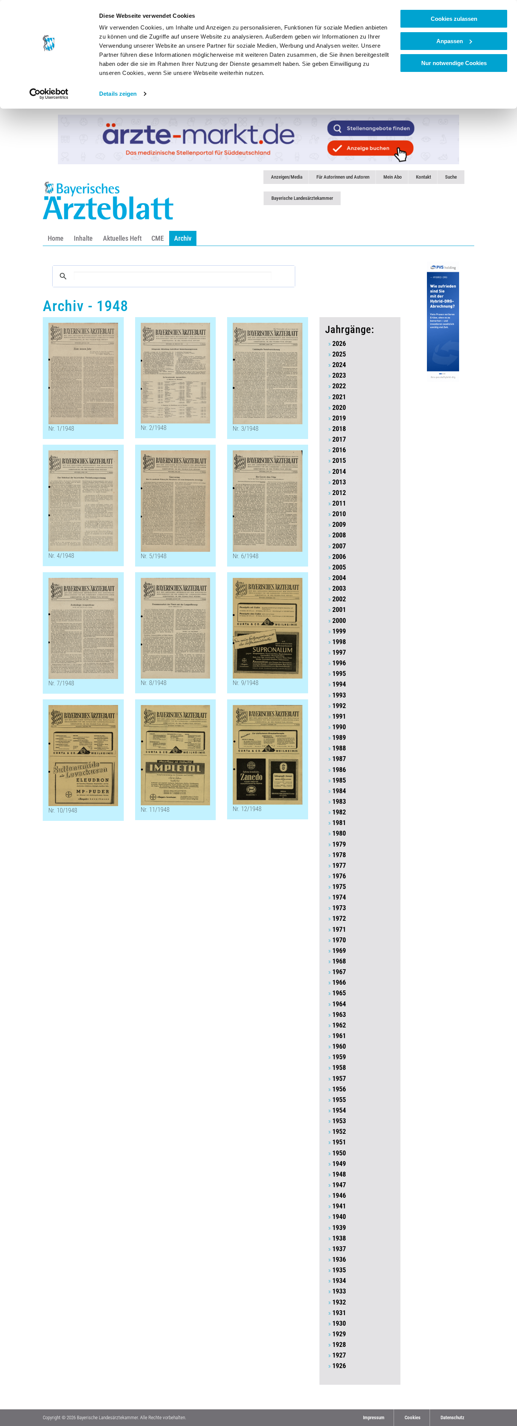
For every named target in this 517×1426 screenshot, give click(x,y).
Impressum (374, 1417)
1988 (339, 748)
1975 (339, 886)
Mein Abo (392, 177)
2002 (339, 599)
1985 (339, 780)
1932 (339, 1302)
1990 (339, 727)
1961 (339, 1036)
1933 (339, 1291)
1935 (339, 1270)
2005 (339, 567)
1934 (339, 1280)
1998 (339, 642)
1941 (339, 1206)
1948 (339, 1174)
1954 (339, 1110)
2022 (339, 386)
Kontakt (423, 177)
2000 (339, 620)
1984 (339, 791)
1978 (339, 855)
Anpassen (449, 41)
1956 (339, 1089)
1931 (339, 1313)
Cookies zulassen (454, 19)
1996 (339, 663)
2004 (339, 578)
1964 (339, 1004)
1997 (339, 652)
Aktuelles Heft (122, 238)
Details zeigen (118, 93)
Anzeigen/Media (286, 177)
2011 (339, 503)
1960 (339, 1046)
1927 (339, 1355)
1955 (339, 1100)
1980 (339, 833)
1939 (339, 1227)
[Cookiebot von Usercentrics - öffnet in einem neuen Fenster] (49, 94)
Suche (451, 177)
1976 (339, 876)
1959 (339, 1057)
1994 (339, 684)
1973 (339, 908)
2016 (339, 450)
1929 (339, 1334)
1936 (339, 1259)
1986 (339, 770)
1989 (339, 737)
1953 (339, 1121)
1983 (339, 801)
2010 (339, 514)
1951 (339, 1142)
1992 (339, 706)
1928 (339, 1344)
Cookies (412, 1417)
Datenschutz (452, 1417)
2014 (339, 471)
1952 (339, 1131)
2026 (339, 343)
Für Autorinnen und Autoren (342, 177)
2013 (339, 482)
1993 (339, 695)
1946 (339, 1195)
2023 (339, 375)
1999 (339, 631)
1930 (339, 1323)
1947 (339, 1185)
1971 (339, 929)
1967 (339, 972)
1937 (339, 1249)
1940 (339, 1217)
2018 (339, 429)
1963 (339, 1014)
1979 (339, 844)
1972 (339, 918)
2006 (339, 556)
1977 (339, 865)
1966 (339, 982)
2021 (339, 397)
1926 (339, 1366)
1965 (339, 993)
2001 (339, 609)
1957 (339, 1078)
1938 (339, 1238)
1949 (339, 1164)
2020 (339, 407)
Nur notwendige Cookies (454, 63)
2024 (339, 365)
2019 (339, 418)
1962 (339, 1025)
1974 (339, 897)
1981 (339, 823)
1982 (339, 812)
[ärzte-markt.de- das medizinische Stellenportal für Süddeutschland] (258, 139)
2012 (339, 493)
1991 (339, 716)
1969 (339, 950)
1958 (339, 1067)
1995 (339, 673)
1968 (339, 961)
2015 (339, 460)
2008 (339, 535)
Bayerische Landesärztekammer (302, 198)
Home (56, 238)
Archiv (183, 238)
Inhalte (83, 238)
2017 (339, 439)
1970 (339, 940)
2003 (339, 588)
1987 (339, 759)
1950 (339, 1153)
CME (157, 238)
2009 (339, 524)
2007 (339, 546)
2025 (339, 354)
